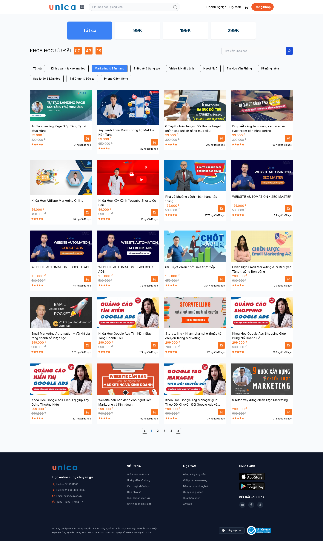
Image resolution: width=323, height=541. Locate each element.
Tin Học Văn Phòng (239, 68)
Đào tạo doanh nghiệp (196, 486)
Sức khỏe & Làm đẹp (46, 78)
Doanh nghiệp (216, 7)
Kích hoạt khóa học (138, 486)
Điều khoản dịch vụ (138, 497)
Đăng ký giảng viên (194, 474)
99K (137, 30)
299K (233, 30)
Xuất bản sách (191, 497)
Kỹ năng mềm (270, 68)
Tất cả (89, 30)
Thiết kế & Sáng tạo (147, 68)
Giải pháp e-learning (195, 480)
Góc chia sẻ (134, 491)
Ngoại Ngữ (210, 68)
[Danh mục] (82, 6)
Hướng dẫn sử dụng (138, 480)
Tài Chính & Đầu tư (82, 78)
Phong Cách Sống (116, 78)
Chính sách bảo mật (139, 503)
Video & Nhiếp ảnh (181, 68)
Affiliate (187, 503)
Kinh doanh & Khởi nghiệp (68, 68)
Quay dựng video (193, 491)
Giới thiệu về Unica (138, 474)
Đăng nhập (262, 7)
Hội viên (235, 7)
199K (185, 30)
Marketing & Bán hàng (109, 68)
